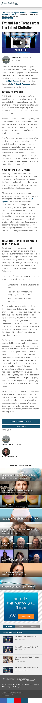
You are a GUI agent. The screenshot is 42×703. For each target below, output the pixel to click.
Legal (18, 687)
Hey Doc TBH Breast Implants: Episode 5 (26, 667)
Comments (33, 626)
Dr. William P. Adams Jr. (20, 84)
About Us (28, 685)
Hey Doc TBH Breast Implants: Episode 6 (26, 647)
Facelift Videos (8, 14)
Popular (9, 626)
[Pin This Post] (17, 700)
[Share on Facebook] (3, 700)
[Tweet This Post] (10, 700)
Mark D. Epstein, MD (9, 457)
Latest (21, 626)
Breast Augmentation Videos (12, 685)
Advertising (6, 687)
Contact (13, 687)
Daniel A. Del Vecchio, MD (21, 57)
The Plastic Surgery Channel (14, 13)
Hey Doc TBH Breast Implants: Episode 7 (26, 637)
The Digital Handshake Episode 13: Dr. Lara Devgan (27, 658)
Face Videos (33, 13)
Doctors (37, 685)
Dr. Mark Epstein (12, 81)
